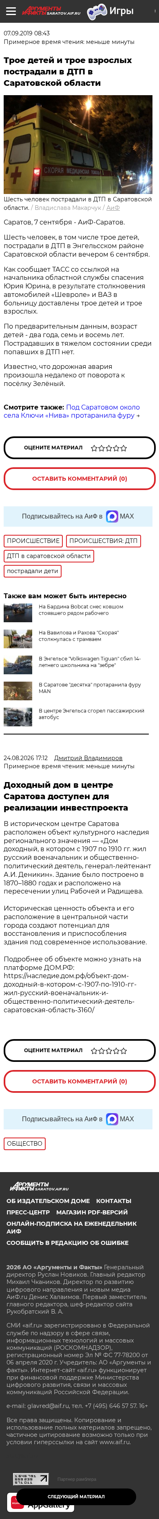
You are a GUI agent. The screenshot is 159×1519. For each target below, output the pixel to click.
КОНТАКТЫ (113, 1201)
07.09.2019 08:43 (27, 33)
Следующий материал (76, 1496)
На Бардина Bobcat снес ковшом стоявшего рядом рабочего (81, 610)
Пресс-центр (28, 1212)
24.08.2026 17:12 (26, 758)
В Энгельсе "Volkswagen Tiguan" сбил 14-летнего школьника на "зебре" (90, 662)
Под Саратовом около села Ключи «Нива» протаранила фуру (72, 411)
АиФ (113, 207)
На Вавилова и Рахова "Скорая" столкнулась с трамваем (79, 636)
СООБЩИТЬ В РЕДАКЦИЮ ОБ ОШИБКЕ (67, 1243)
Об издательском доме (48, 1201)
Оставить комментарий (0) (79, 478)
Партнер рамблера (76, 1479)
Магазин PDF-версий (92, 1212)
